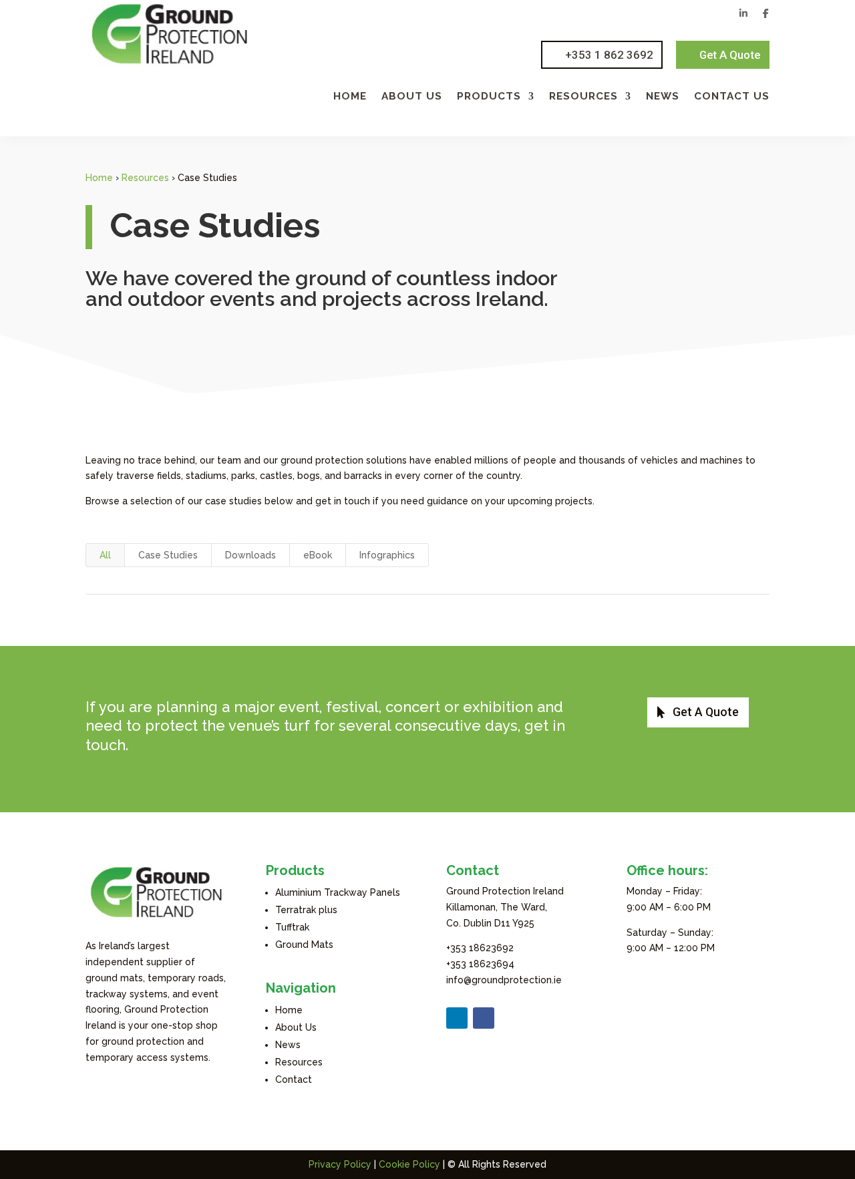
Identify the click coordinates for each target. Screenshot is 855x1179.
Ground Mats (304, 944)
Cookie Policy (409, 1164)
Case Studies (168, 555)
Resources (583, 97)
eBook (317, 555)
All (105, 555)
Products (489, 97)
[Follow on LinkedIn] (457, 1018)
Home (350, 97)
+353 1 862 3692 (609, 54)
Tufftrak (292, 927)
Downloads (250, 555)
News (662, 97)
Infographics (387, 555)
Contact (293, 1079)
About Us (411, 97)
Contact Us (732, 97)
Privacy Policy (340, 1164)
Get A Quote (729, 54)
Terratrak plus (306, 909)
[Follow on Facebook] (483, 1018)
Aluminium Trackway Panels (337, 892)
